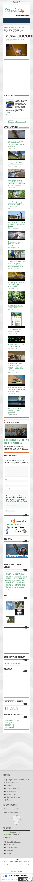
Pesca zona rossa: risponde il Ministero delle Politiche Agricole (16, 224)
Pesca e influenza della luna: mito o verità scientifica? (15, 410)
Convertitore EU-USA (12, 720)
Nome (7, 479)
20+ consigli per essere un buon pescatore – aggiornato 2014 (16, 284)
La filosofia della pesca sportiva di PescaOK (15, 330)
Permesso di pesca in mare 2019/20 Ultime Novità (16, 577)
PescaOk (9, 39)
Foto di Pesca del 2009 (15, 588)
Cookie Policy (11, 794)
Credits (9, 853)
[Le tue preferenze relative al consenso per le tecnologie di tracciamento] (30, 879)
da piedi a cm (9, 722)
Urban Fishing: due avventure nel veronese (14, 28)
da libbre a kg (9, 726)
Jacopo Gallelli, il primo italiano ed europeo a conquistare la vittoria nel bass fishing (16, 143)
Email (7, 484)
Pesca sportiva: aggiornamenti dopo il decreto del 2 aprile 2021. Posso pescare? (16, 203)
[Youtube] (17, 859)
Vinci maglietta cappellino (12, 812)
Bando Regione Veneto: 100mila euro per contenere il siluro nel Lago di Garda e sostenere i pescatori (16, 367)
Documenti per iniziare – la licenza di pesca (15, 574)
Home (8, 27)
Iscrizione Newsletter (14, 797)
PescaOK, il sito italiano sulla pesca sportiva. (15, 306)
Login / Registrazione (14, 842)
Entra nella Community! (12, 663)
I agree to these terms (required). (16, 505)
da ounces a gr (9, 727)
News (9, 800)
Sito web (7, 489)
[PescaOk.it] (14, 10)
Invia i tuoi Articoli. (11, 707)
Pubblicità (10, 845)
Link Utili (10, 850)
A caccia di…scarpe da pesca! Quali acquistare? (15, 163)
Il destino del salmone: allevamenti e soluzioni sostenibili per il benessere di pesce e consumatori (16, 182)
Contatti (9, 786)
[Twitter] (16, 859)
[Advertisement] (16, 77)
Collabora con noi (12, 847)
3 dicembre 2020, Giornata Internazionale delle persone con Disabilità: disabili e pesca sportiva (16, 264)
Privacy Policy (10, 501)
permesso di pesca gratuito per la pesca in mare (15, 585)
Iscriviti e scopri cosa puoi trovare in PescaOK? (16, 345)
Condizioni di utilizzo (14, 788)
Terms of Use (22, 501)
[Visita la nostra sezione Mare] (16, 551)
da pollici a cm (10, 724)
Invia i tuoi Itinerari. (11, 709)
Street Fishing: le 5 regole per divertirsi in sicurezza (16, 442)
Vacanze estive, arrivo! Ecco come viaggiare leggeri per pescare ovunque (16, 389)
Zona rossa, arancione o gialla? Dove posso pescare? (15, 243)
